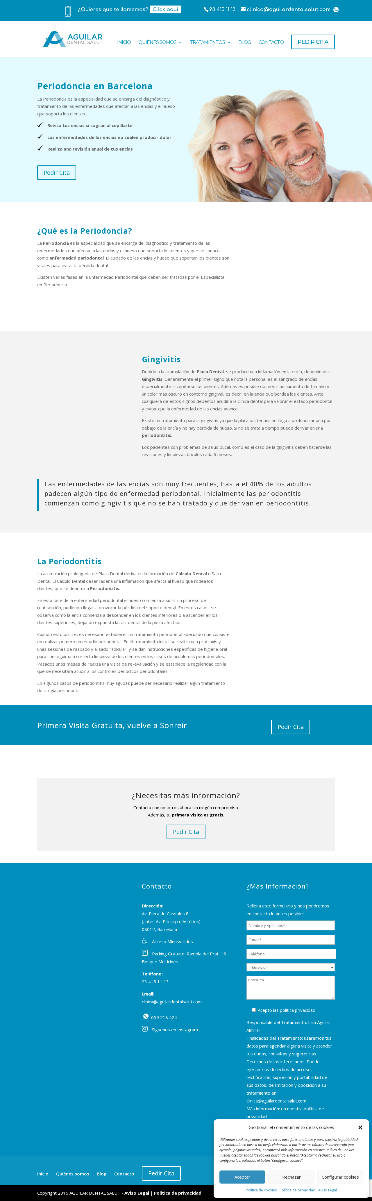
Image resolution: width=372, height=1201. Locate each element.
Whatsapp (336, 9)
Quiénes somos (157, 42)
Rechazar (291, 1177)
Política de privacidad (297, 1190)
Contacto (271, 42)
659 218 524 (146, 1016)
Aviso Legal (327, 1190)
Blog (244, 42)
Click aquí (165, 9)
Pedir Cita (57, 172)
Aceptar (242, 1177)
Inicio (124, 42)
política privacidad (297, 1010)
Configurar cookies (340, 1177)
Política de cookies (261, 1190)
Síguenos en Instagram (175, 1029)
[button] (360, 1127)
